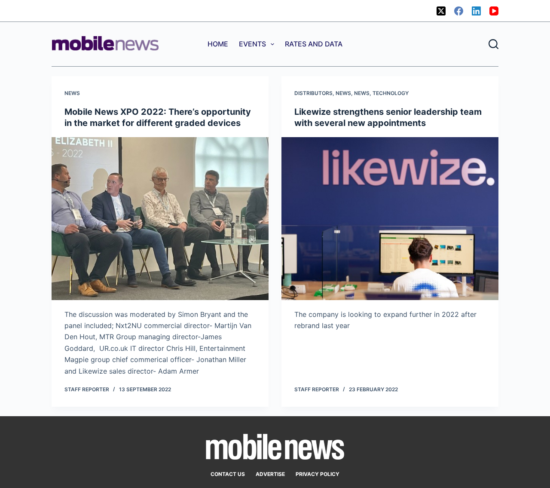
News (72, 93)
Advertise (270, 474)
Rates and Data (313, 44)
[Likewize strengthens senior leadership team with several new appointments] (389, 218)
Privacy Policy (317, 474)
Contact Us (228, 474)
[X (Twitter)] (441, 10)
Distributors (313, 93)
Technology (391, 93)
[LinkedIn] (476, 10)
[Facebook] (458, 10)
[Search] (493, 44)
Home (218, 44)
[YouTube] (493, 10)
